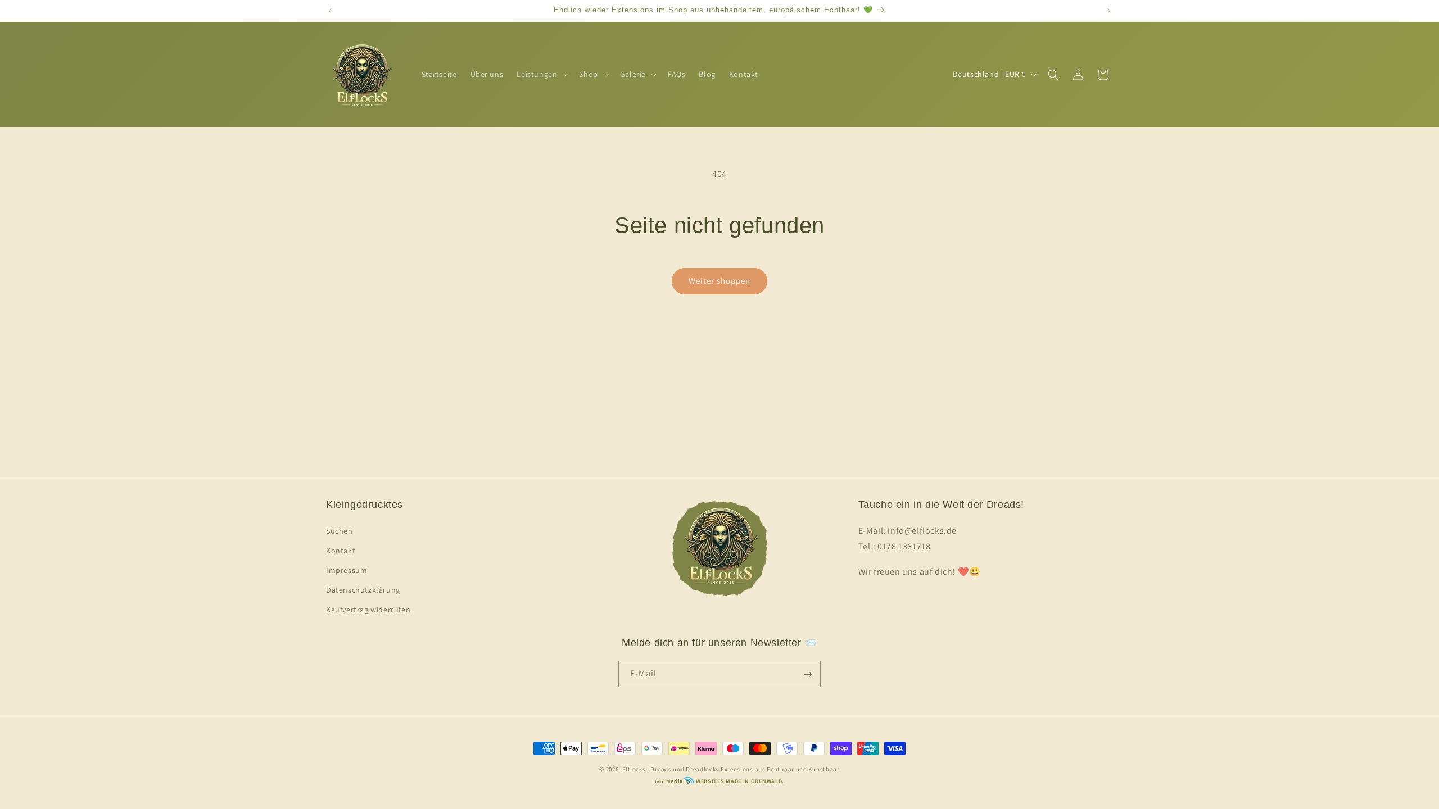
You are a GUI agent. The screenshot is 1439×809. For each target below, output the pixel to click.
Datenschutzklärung (363, 590)
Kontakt (340, 550)
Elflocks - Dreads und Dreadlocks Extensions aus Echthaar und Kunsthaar (731, 769)
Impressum (346, 570)
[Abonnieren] (807, 674)
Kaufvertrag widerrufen (368, 610)
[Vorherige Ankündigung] (330, 10)
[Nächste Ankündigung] (1109, 10)
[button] (541, 74)
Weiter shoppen (719, 280)
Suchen (339, 530)
